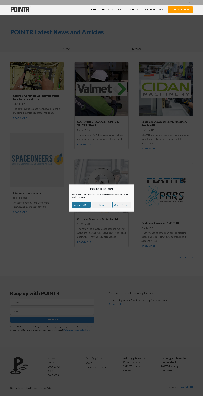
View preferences (122, 205)
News (162, 10)
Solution (93, 10)
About (120, 10)
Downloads (134, 10)
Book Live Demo (182, 9)
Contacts (149, 10)
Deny (101, 205)
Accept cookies (81, 205)
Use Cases (107, 10)
